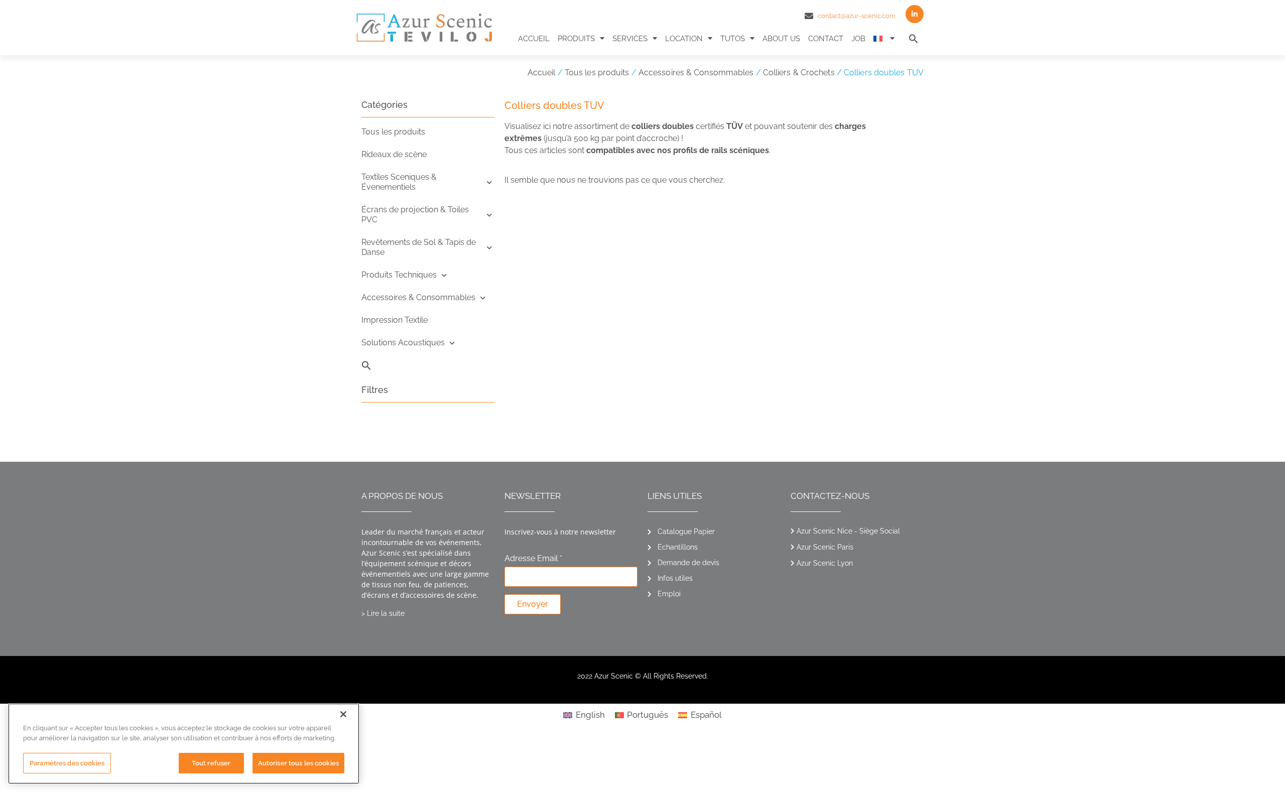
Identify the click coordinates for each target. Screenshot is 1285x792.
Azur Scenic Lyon (825, 563)
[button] (913, 38)
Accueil (534, 38)
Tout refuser (211, 763)
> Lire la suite (383, 613)
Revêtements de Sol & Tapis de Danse (418, 247)
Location (684, 38)
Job (858, 38)
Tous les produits (597, 72)
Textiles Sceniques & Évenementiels (399, 182)
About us (781, 38)
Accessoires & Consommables (696, 72)
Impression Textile (394, 320)
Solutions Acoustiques (403, 342)
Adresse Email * (533, 559)
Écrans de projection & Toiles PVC (415, 214)
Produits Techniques (399, 275)
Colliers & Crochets (799, 72)
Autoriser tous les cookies (298, 763)
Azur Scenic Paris (825, 547)
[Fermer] (343, 714)
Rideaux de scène (394, 154)
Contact (825, 38)
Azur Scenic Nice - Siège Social (848, 531)
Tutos (732, 38)
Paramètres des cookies (67, 763)
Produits (576, 38)
